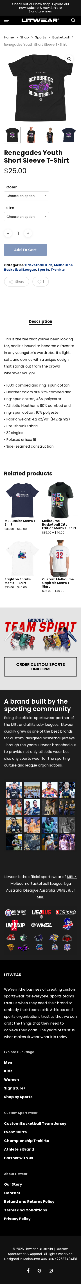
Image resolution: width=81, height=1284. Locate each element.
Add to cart (25, 249)
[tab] (40, 321)
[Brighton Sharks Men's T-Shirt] (22, 558)
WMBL (61, 890)
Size (10, 208)
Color (11, 187)
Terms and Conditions (25, 1210)
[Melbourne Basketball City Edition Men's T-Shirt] (60, 500)
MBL (14, 724)
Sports (40, 37)
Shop (24, 37)
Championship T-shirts (26, 1140)
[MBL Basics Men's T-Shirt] (22, 500)
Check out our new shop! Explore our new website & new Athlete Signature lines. (40, 8)
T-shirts (58, 269)
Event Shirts (15, 1132)
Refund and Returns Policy (29, 1201)
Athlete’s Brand (19, 1149)
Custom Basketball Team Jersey (35, 1123)
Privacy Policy (17, 1218)
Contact (12, 1193)
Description (40, 321)
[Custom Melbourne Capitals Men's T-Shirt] (60, 558)
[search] (72, 20)
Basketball (61, 37)
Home (9, 37)
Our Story (13, 1184)
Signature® (14, 1088)
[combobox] (26, 195)
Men (8, 1062)
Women (11, 1079)
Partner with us (18, 1158)
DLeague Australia (39, 890)
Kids (48, 265)
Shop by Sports (18, 1096)
